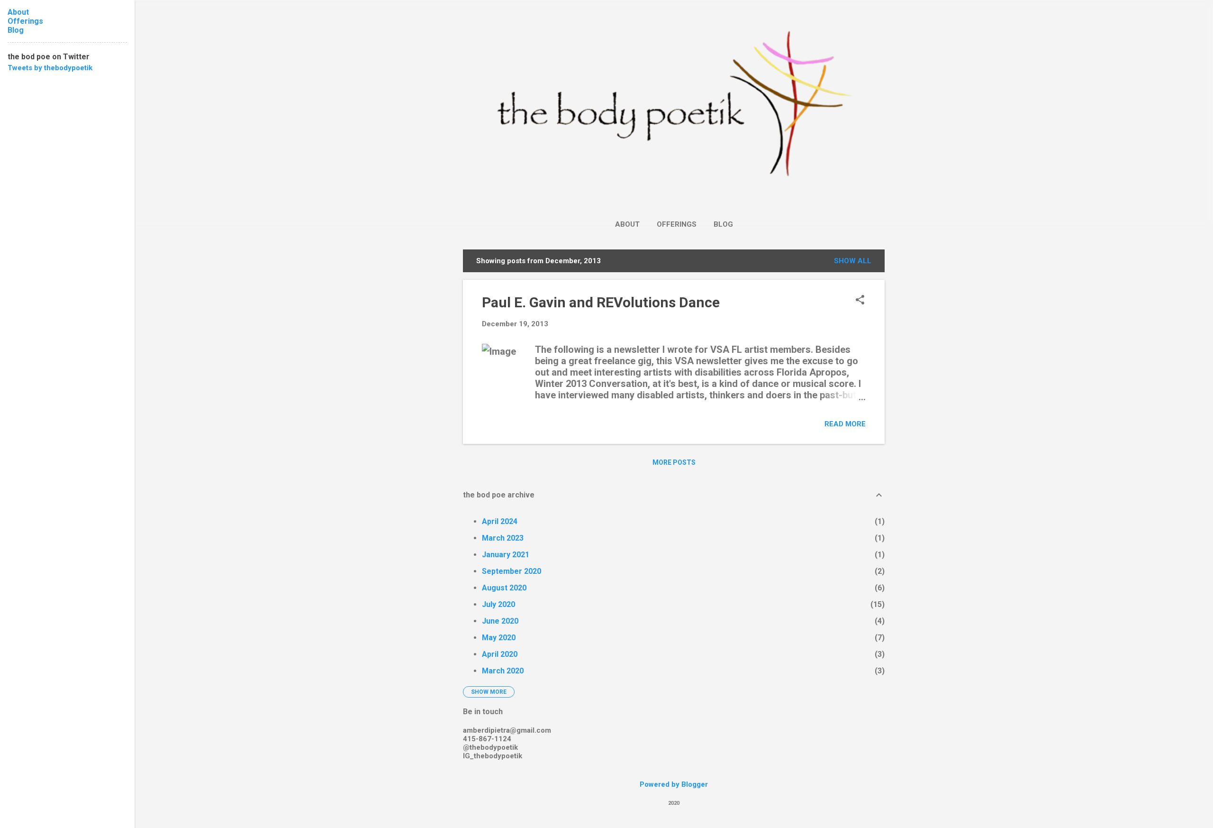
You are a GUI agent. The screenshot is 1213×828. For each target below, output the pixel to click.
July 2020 (498, 604)
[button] (860, 300)
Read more (845, 424)
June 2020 (500, 621)
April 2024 (499, 521)
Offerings (677, 224)
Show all (852, 261)
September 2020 (511, 571)
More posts (674, 462)
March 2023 (503, 538)
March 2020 (503, 670)
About (627, 224)
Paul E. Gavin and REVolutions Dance (601, 302)
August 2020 (504, 587)
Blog (723, 224)
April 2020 (499, 654)
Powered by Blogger (674, 784)
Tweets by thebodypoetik (50, 68)
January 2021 (505, 554)
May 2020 (499, 637)
